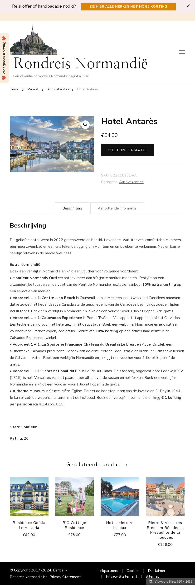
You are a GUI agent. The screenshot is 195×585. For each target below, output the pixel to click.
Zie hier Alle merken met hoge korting (128, 6)
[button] (85, 124)
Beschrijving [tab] (72, 208)
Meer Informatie (127, 150)
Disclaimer (156, 570)
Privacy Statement (65, 577)
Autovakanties (131, 182)
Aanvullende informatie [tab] (117, 208)
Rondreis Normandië (80, 64)
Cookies (133, 570)
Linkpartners (108, 570)
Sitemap (153, 576)
